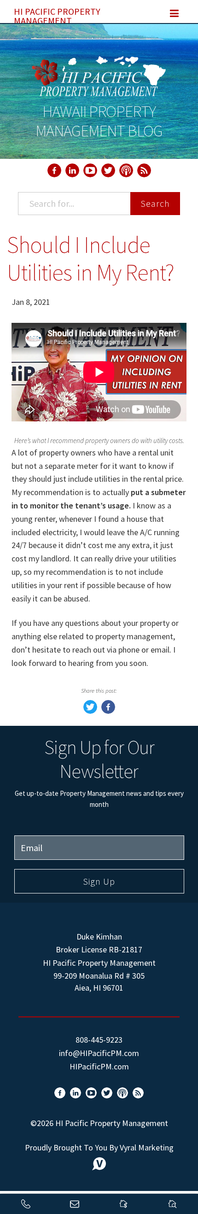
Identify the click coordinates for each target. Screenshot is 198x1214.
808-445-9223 (99, 1039)
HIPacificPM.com (99, 1066)
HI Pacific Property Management (57, 14)
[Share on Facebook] (108, 711)
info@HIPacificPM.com (99, 1053)
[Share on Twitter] (90, 711)
